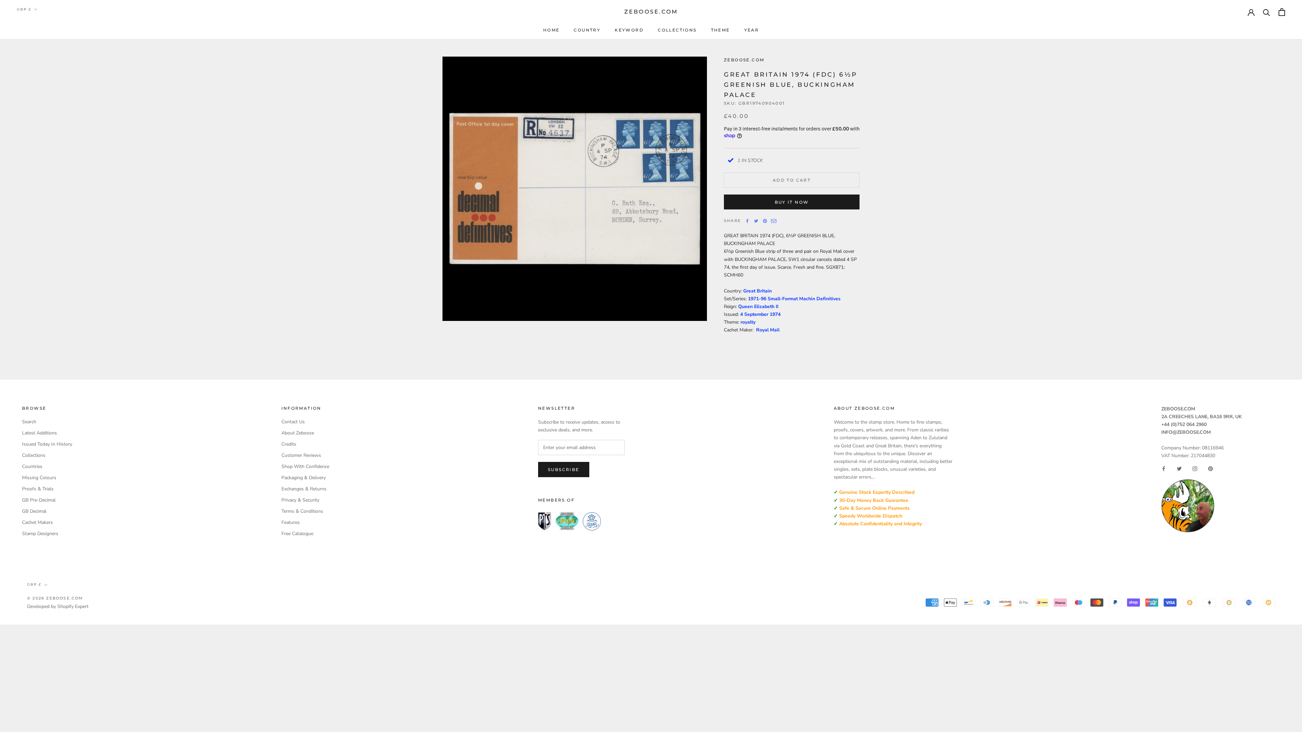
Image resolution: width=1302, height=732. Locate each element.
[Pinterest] (765, 221)
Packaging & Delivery (303, 477)
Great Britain (757, 291)
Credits (288, 444)
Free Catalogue (297, 533)
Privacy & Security (300, 500)
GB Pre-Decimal (39, 500)
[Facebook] (747, 221)
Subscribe (563, 469)
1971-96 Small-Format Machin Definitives (794, 299)
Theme (720, 30)
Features (290, 522)
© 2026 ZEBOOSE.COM (55, 598)
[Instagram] (1194, 468)
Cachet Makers (37, 522)
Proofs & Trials (38, 489)
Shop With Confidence (305, 466)
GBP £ (24, 9)
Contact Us (293, 422)
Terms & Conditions (302, 511)
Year (751, 30)
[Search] (1266, 12)
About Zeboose (297, 433)
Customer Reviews (301, 455)
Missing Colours (39, 477)
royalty (748, 322)
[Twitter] (756, 221)
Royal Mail (768, 330)
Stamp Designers (40, 533)
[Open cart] (1282, 12)
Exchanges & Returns (304, 489)
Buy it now (792, 202)
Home (551, 30)
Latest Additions (39, 433)
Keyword (629, 30)
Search (29, 422)
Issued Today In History (47, 444)
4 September (755, 314)
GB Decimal (34, 511)
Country (587, 30)
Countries (32, 466)
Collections (677, 30)
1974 (775, 314)
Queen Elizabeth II (758, 306)
